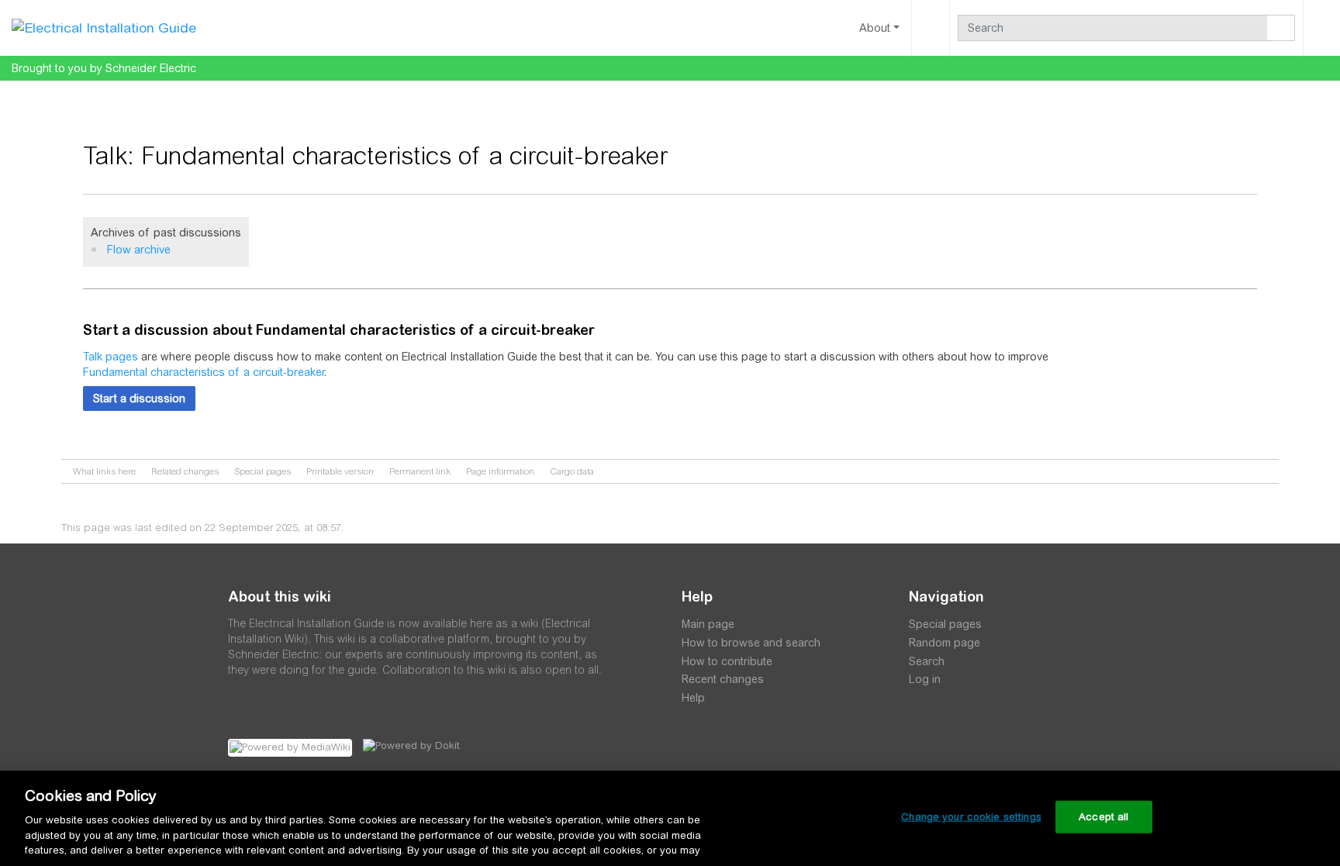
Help (693, 698)
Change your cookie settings (971, 817)
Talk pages (110, 356)
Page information (500, 471)
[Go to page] (1281, 28)
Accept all (1103, 817)
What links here (104, 471)
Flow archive (139, 249)
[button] (139, 398)
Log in (925, 679)
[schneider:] (728, 765)
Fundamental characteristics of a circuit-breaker (203, 372)
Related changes (185, 471)
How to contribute (727, 661)
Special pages (262, 471)
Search (927, 661)
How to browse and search (751, 643)
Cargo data (572, 471)
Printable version (340, 471)
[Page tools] (930, 28)
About (874, 28)
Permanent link (420, 471)
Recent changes (723, 679)
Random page (944, 643)
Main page (708, 624)
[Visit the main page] (104, 27)
